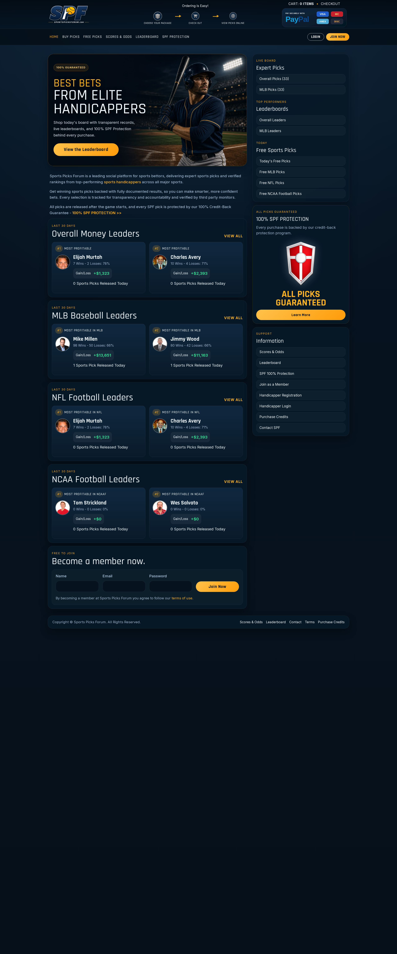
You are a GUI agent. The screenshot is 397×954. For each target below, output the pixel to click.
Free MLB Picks (272, 172)
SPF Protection (175, 37)
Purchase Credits (273, 417)
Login (315, 37)
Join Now (337, 37)
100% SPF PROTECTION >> (96, 213)
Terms (310, 622)
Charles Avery (186, 257)
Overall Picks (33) (274, 79)
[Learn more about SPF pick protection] (301, 263)
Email (107, 576)
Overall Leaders (272, 120)
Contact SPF (269, 428)
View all (233, 236)
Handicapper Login (275, 406)
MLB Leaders (270, 131)
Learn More (300, 315)
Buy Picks (71, 37)
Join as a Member (274, 384)
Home (54, 37)
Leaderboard (147, 37)
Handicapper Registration (280, 395)
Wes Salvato (184, 503)
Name (61, 576)
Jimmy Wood (185, 339)
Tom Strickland (89, 503)
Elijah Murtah (87, 257)
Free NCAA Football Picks (280, 194)
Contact (295, 622)
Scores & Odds (119, 37)
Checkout (330, 4)
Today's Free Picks (274, 161)
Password (158, 576)
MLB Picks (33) (271, 89)
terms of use (182, 598)
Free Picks (92, 37)
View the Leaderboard (86, 149)
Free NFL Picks (271, 183)
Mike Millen (85, 339)
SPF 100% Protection (276, 373)
